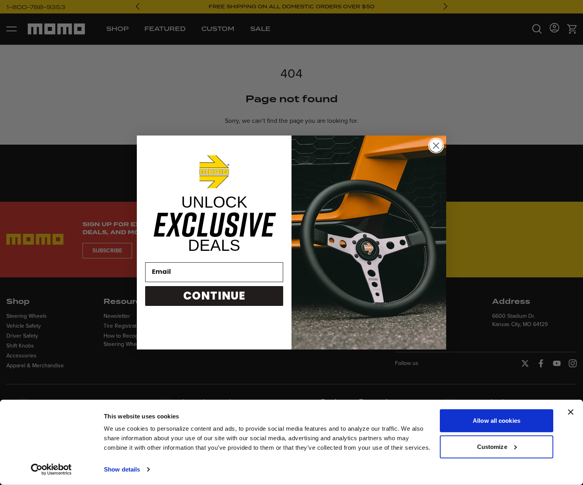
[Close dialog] (436, 146)
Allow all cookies (496, 420)
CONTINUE (214, 296)
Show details (122, 469)
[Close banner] (570, 412)
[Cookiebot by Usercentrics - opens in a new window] (51, 469)
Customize (492, 446)
